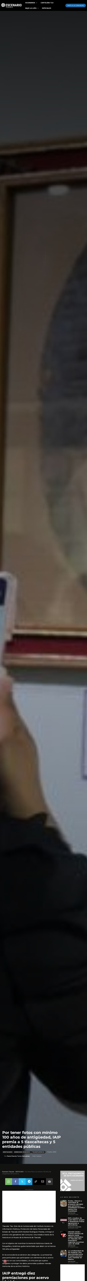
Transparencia (38, 1152)
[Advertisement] (29, 1206)
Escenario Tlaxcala (8, 1172)
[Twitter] (22, 1181)
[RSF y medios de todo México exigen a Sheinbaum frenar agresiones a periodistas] (63, 1220)
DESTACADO (7, 1152)
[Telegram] (29, 1181)
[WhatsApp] (8, 1181)
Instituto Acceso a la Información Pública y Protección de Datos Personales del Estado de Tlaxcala (27, 1229)
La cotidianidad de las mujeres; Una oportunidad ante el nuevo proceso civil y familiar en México (76, 1255)
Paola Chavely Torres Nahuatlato (18, 1156)
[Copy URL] (35, 1181)
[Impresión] (49, 1181)
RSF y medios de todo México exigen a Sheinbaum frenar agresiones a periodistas (76, 1221)
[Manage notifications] (5, 1261)
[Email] (42, 1181)
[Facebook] (15, 1181)
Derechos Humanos (22, 1152)
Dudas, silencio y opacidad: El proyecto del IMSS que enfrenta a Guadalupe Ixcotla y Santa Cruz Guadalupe (76, 1206)
